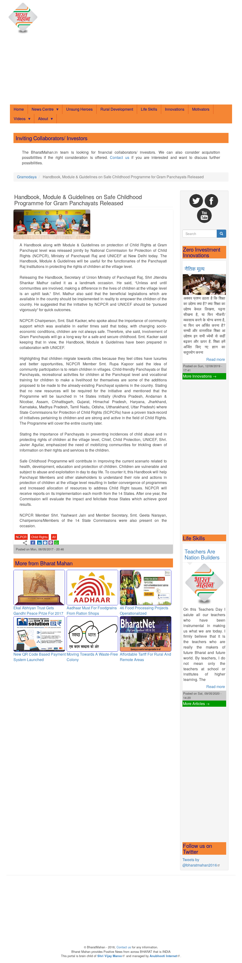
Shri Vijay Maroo (109, 956)
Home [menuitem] (19, 109)
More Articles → (196, 703)
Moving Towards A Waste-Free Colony (92, 656)
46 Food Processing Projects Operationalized (144, 610)
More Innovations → (199, 376)
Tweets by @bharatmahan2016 (199, 862)
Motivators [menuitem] (200, 109)
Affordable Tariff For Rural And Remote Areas (145, 656)
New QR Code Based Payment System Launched (39, 656)
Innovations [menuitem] (174, 109)
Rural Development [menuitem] (116, 109)
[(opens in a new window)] (32, 542)
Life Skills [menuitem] (149, 109)
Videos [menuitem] (18, 119)
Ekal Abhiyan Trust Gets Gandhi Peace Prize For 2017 (38, 610)
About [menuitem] (41, 119)
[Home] (24, 18)
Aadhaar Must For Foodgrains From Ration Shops (92, 610)
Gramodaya (27, 176)
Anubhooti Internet (163, 956)
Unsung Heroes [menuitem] (79, 109)
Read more (215, 359)
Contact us (119, 157)
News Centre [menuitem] (41, 110)
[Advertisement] (121, 70)
